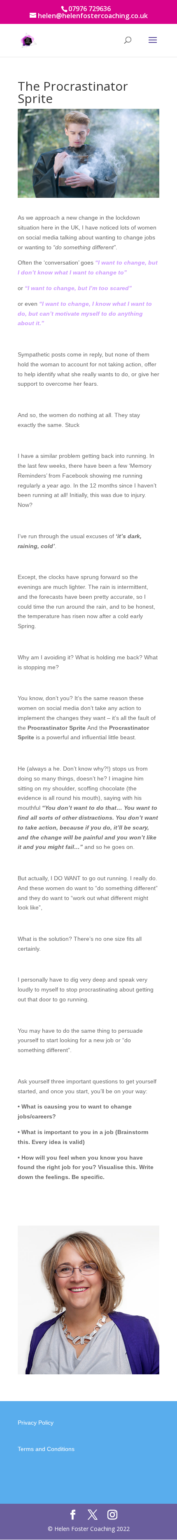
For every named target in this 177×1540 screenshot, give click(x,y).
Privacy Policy (36, 1422)
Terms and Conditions (46, 1449)
